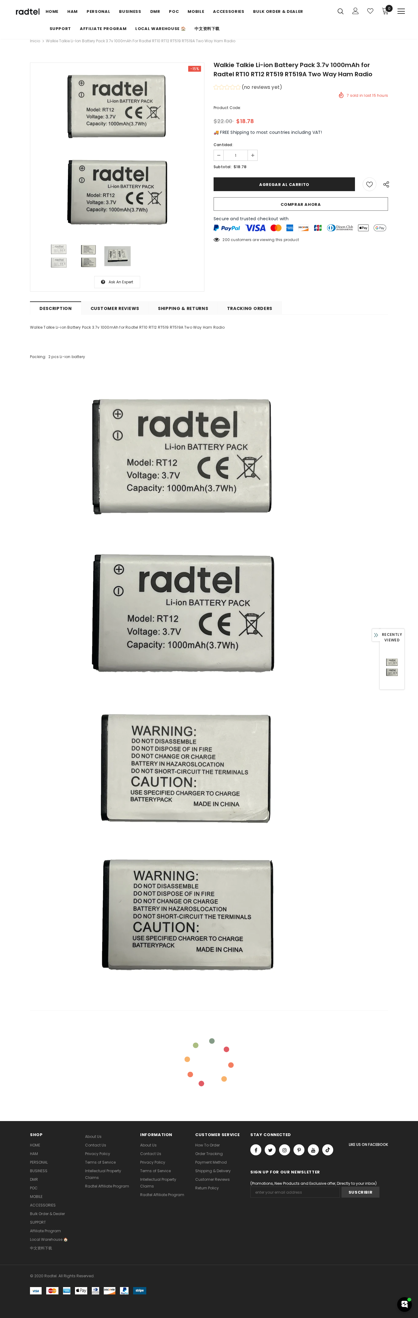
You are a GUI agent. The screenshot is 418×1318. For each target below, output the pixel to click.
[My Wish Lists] (370, 11)
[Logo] (27, 12)
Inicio (35, 40)
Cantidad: (223, 144)
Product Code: (227, 107)
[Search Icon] (341, 11)
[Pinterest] (298, 1149)
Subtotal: (223, 166)
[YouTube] (313, 1149)
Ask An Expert (121, 282)
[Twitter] (270, 1149)
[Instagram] (284, 1149)
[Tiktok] (327, 1149)
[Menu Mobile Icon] (401, 11)
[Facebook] (255, 1149)
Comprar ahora (301, 204)
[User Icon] (355, 11)
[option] (117, 150)
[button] (248, 88)
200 (226, 239)
